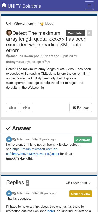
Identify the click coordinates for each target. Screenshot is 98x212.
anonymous (15, 61)
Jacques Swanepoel (25, 56)
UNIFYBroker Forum (21, 23)
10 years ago (48, 193)
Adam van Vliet (28, 139)
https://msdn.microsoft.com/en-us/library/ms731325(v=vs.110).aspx (32, 151)
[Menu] (89, 5)
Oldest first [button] (79, 182)
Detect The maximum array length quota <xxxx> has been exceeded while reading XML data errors (46, 41)
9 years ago (47, 139)
